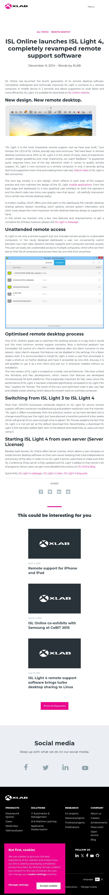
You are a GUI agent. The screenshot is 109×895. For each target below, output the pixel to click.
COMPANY (97, 808)
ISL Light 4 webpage (66, 222)
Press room (97, 827)
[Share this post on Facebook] (41, 491)
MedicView (12, 826)
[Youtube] (92, 856)
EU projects (71, 813)
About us (96, 813)
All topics (43, 32)
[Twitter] (82, 855)
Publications (72, 827)
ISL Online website (78, 92)
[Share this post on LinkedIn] (59, 491)
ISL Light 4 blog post (75, 473)
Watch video (81, 170)
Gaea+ (9, 821)
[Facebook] (87, 855)
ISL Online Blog (86, 466)
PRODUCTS (12, 808)
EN (97, 879)
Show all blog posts (55, 706)
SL (102, 879)
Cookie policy (70, 887)
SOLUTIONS (38, 808)
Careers (95, 818)
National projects (74, 818)
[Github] (97, 855)
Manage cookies (89, 887)
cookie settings (37, 874)
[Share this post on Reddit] (68, 491)
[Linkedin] (77, 855)
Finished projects (75, 822)
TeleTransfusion (14, 830)
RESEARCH (71, 808)
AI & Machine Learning (43, 821)
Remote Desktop (60, 32)
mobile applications (80, 184)
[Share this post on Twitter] (50, 491)
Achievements (99, 822)
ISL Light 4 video (53, 473)
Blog (93, 839)
